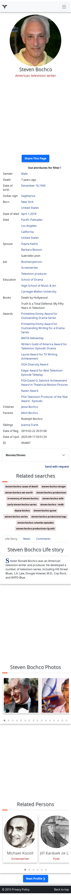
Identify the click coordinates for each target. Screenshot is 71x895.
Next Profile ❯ (35, 878)
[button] (4, 720)
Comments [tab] (43, 539)
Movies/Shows (16, 455)
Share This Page (35, 158)
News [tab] (26, 539)
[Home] (4, 6)
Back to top (61, 889)
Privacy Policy (20, 889)
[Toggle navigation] (64, 6)
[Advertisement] (35, 116)
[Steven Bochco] (35, 40)
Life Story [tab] (11, 539)
